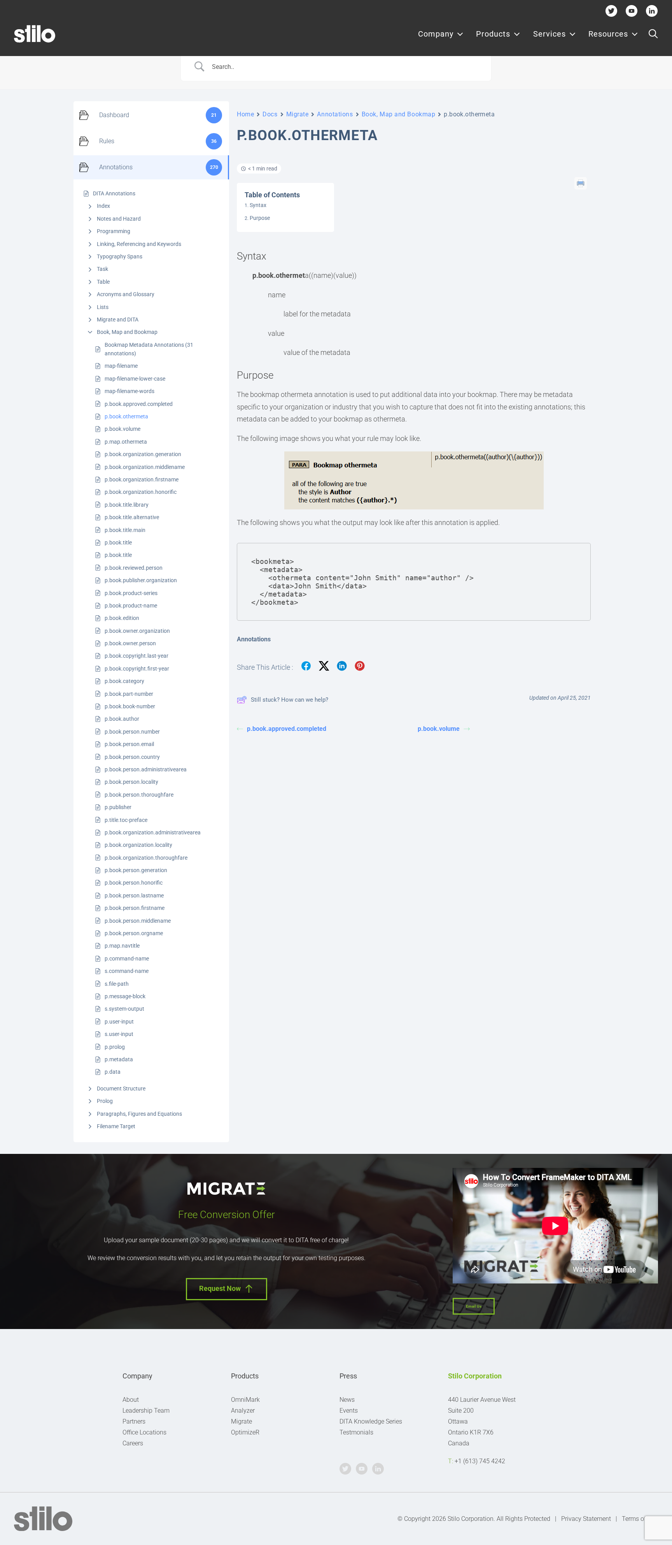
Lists (102, 307)
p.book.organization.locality (138, 845)
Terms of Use (640, 1518)
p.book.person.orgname (134, 933)
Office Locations (144, 1432)
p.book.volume (122, 429)
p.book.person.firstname (134, 908)
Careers (132, 1443)
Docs (269, 114)
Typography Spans (119, 256)
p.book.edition (122, 618)
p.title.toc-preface (126, 820)
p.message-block (125, 996)
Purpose (260, 218)
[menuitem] (441, 34)
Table (103, 282)
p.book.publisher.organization (141, 580)
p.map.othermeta (126, 442)
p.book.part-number (129, 694)
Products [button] (493, 34)
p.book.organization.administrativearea (153, 832)
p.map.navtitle (122, 946)
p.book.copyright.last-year (136, 656)
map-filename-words (129, 391)
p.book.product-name (131, 605)
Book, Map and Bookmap (127, 332)
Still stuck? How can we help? (289, 699)
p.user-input (119, 1021)
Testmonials (356, 1432)
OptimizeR (245, 1432)
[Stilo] (34, 34)
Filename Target (116, 1126)
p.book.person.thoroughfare (139, 795)
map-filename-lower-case (135, 379)
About (130, 1399)
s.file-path (117, 984)
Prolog (105, 1101)
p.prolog (115, 1047)
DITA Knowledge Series (371, 1421)
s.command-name (127, 971)
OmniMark (245, 1399)
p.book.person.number (132, 732)
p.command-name (127, 958)
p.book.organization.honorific (141, 492)
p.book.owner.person (130, 643)
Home (245, 114)
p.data (113, 1072)
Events (349, 1410)
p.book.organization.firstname (141, 479)
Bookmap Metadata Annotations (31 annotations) (149, 349)
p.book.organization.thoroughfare (146, 858)
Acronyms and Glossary (125, 294)
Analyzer (243, 1410)
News (347, 1399)
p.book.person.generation (136, 870)
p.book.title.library (127, 505)
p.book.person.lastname (134, 895)
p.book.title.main (125, 530)
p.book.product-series (131, 593)
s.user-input (119, 1034)
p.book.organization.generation (143, 454)
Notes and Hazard (119, 219)
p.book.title (118, 542)
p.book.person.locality (131, 782)
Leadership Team (146, 1410)
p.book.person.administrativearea (146, 769)
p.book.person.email (129, 744)
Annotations (335, 114)
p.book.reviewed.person (134, 568)
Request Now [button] (220, 1289)
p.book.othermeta (126, 416)
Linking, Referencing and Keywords (139, 244)
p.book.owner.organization (137, 631)
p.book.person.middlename (138, 921)
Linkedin (651, 11)
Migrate (297, 114)
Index (103, 206)
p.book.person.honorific (134, 883)
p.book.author (122, 719)
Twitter (611, 11)
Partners (133, 1421)
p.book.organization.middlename (145, 467)
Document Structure (121, 1088)
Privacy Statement (586, 1518)
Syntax (258, 205)
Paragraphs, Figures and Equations (139, 1114)
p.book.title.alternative (132, 517)
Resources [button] (608, 34)
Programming (113, 231)
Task (102, 269)
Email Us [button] (473, 1306)
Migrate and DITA (117, 319)
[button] (653, 34)
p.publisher (118, 807)
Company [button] (435, 34)
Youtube (632, 11)
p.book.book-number (130, 706)
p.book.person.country (132, 757)
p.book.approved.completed (139, 404)
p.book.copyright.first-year (137, 668)
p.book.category (124, 681)
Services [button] (549, 34)
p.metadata (119, 1059)
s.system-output (124, 1009)
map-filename (121, 366)
